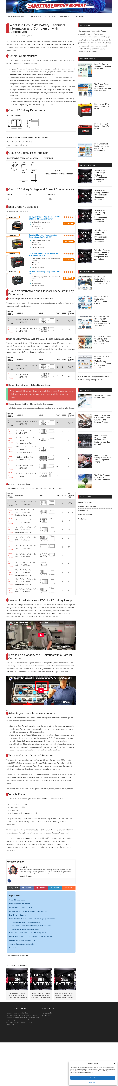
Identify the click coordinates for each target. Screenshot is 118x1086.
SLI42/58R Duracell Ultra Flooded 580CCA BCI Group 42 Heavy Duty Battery (44, 218)
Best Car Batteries (85, 515)
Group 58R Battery (10, 529)
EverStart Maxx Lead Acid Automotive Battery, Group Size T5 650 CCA (43, 236)
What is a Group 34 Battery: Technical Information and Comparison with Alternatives (102, 254)
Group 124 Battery (10, 590)
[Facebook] (9, 881)
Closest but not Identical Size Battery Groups (25, 929)
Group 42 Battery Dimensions (19, 904)
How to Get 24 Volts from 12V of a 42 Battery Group (27, 933)
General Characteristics (17, 900)
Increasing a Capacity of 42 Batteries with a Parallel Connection (31, 936)
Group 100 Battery (10, 563)
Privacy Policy (92, 1082)
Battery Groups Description (21, 955)
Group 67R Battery (10, 449)
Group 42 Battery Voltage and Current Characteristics (28, 911)
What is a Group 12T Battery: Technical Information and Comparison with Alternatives (103, 194)
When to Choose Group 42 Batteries (21, 944)
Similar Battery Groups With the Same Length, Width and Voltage (31, 926)
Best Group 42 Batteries (17, 915)
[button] (114, 1064)
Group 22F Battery (10, 431)
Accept (93, 1078)
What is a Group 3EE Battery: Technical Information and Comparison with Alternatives (64, 996)
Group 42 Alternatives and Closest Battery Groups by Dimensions (32, 919)
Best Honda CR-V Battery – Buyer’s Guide (101, 106)
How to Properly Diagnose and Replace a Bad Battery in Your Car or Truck (102, 439)
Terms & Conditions (47, 1013)
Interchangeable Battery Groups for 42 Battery (26, 922)
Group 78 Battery (10, 555)
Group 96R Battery (10, 440)
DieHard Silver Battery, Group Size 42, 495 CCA (44, 273)
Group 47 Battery (10, 375)
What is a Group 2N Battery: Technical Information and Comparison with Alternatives (17, 996)
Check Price (68, 223)
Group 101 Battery (10, 547)
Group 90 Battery (10, 329)
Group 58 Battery (10, 521)
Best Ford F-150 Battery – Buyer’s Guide (101, 126)
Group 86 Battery (10, 458)
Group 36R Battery (10, 581)
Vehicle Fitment (14, 948)
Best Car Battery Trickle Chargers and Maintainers (102, 66)
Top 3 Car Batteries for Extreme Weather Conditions (102, 477)
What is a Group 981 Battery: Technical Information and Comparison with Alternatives (41, 996)
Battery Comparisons (86, 502)
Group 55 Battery (10, 475)
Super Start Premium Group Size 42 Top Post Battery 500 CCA (43, 254)
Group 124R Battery (10, 572)
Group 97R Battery (10, 512)
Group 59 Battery (10, 538)
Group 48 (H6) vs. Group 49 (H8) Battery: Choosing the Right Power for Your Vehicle (102, 321)
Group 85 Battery (10, 466)
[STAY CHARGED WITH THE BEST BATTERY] (61, 6)
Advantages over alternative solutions (22, 940)
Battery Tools (83, 510)
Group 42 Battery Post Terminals (20, 907)
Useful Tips (82, 519)
